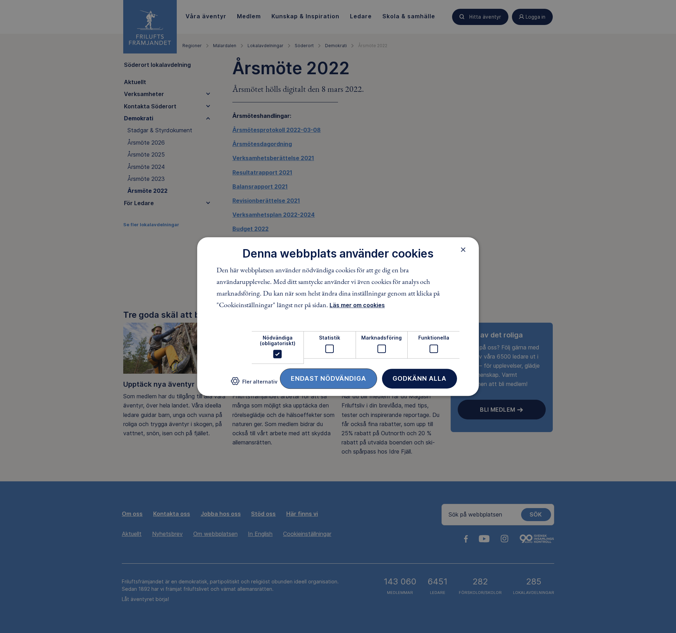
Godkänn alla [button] (419, 378)
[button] (254, 384)
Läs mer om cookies (357, 305)
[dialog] (338, 316)
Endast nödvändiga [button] (328, 378)
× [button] (463, 249)
